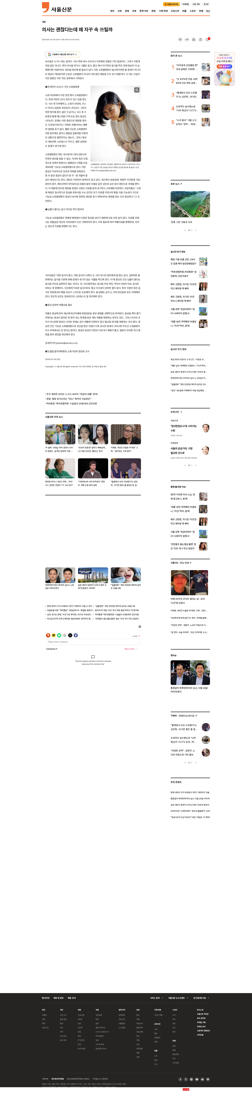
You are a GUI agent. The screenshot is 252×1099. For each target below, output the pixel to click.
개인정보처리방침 (57, 1079)
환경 (61, 1023)
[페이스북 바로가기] (180, 1079)
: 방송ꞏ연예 (180, 562)
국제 (134, 11)
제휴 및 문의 (58, 997)
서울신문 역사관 (202, 1014)
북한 (43, 1023)
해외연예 (175, 1054)
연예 (201, 11)
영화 (138, 1052)
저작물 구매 (201, 1022)
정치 (112, 11)
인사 (155, 1056)
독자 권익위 (201, 1018)
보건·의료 (63, 1036)
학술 (138, 1019)
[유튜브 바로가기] (197, 1079)
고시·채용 (122, 1027)
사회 (119, 11)
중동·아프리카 (100, 1027)
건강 (138, 1044)
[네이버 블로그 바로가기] (208, 1079)
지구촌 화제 (100, 1044)
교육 (61, 1027)
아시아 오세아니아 (102, 1032)
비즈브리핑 (81, 1048)
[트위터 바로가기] (186, 1079)
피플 (184, 11)
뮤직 (174, 1058)
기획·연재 (163, 11)
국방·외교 (45, 1027)
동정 (155, 1060)
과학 (61, 1032)
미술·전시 (139, 1023)
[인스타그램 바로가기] (191, 1079)
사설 (155, 1029)
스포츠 (193, 11)
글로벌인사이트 (101, 1048)
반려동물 (139, 1048)
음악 (138, 1015)
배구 (174, 1032)
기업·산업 (81, 1015)
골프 (174, 1023)
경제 (127, 11)
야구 (174, 1015)
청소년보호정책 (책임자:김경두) (78, 1079)
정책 (79, 1044)
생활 (44, 21)
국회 (43, 1019)
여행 (138, 1040)
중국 (97, 1019)
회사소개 (200, 1010)
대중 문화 (139, 1032)
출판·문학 (139, 1027)
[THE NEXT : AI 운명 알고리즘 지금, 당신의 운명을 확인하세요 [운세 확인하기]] (224, 69)
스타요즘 (175, 1062)
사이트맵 (200, 1035)
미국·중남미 (100, 1036)
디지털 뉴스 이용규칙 (100, 1079)
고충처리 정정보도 (203, 1030)
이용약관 (45, 1079)
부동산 (80, 1019)
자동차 (80, 1027)
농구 (174, 1027)
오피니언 (175, 11)
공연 (138, 1057)
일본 (97, 1023)
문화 (153, 11)
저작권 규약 (201, 1026)
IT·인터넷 (81, 1040)
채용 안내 (71, 997)
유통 (79, 1032)
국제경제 (99, 1015)
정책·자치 (143, 11)
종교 (138, 1036)
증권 (79, 1036)
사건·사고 (63, 1015)
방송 (174, 1046)
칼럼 (155, 1033)
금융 (79, 1023)
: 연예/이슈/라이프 (183, 715)
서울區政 (122, 1023)
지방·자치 (122, 1019)
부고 (155, 1064)
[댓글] (207, 39)
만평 (155, 1041)
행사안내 (45, 997)
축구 (174, 1019)
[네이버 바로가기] (202, 1079)
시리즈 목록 (158, 1015)
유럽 (97, 1040)
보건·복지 (63, 1040)
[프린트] (193, 39)
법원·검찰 (63, 1019)
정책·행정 (122, 1015)
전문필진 (157, 1037)
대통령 (44, 1015)
